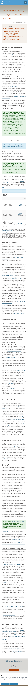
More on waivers (13, 86)
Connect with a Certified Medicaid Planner (15, 544)
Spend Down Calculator (18, 521)
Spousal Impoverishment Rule (14, 278)
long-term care (15, 54)
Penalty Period (10, 383)
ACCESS (14, 634)
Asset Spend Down (7, 499)
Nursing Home (20, 205)
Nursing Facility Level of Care (17, 446)
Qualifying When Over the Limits (10, 38)
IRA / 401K (9, 333)
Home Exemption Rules (10, 34)
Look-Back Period (21, 370)
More (3, 187)
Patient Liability (4, 232)
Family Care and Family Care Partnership (12, 564)
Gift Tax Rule (12, 388)
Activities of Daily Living (7, 458)
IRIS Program (6, 582)
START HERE (13, 670)
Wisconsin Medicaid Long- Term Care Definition (13, 28)
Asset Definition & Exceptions (11, 33)
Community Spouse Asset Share (13, 357)
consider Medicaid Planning (14, 648)
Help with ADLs (20, 224)
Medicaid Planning (7, 531)
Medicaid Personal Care (8, 596)
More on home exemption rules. (17, 419)
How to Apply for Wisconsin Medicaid (11, 41)
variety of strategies (16, 539)
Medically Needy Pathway (9, 473)
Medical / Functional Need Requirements (14, 36)
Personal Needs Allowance (7, 230)
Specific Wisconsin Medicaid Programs (11, 39)
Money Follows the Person (9, 615)
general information (17, 651)
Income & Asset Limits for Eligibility (11, 30)
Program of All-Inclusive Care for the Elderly (13, 606)
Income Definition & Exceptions (12, 31)
